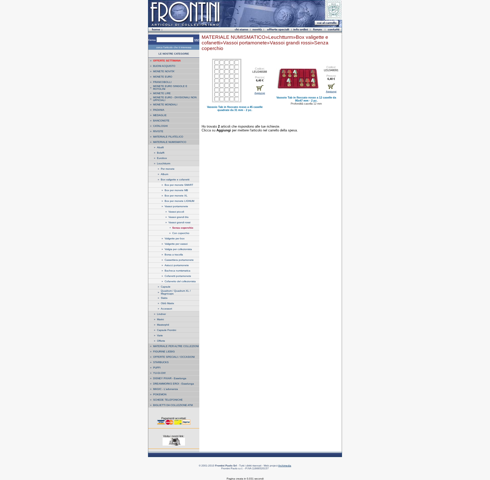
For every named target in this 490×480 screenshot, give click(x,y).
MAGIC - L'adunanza (165, 389)
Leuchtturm (163, 163)
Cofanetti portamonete (178, 276)
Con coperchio (180, 233)
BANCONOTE (161, 120)
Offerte (161, 340)
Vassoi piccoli (176, 211)
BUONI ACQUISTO (164, 66)
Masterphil (163, 324)
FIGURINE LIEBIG (164, 351)
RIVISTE (158, 131)
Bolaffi (160, 152)
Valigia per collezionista (178, 249)
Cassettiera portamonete (179, 260)
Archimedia (284, 465)
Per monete (168, 168)
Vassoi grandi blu (178, 217)
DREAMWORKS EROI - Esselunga (173, 383)
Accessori (166, 308)
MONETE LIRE (162, 93)
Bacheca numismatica (177, 270)
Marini (160, 319)
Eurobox (162, 158)
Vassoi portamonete (176, 206)
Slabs (164, 298)
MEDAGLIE (160, 115)
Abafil (160, 147)
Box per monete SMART (179, 184)
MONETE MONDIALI (165, 104)
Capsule (165, 286)
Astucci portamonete (177, 265)
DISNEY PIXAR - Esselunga (169, 378)
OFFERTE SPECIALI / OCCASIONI (174, 356)
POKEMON (159, 394)
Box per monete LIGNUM (179, 201)
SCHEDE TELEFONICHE (168, 399)
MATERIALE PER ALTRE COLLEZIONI (176, 346)
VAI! (196, 40)
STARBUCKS (161, 362)
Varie (160, 335)
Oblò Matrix (167, 303)
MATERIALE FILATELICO (168, 136)
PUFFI (157, 367)
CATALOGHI (160, 126)
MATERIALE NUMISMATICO (169, 142)
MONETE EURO (162, 76)
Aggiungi (259, 93)
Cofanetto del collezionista (180, 281)
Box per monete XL (176, 195)
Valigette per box (175, 238)
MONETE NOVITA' (164, 71)
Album (164, 174)
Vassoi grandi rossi (179, 222)
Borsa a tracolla (174, 254)
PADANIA (158, 109)
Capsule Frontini (166, 330)
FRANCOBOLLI (162, 82)
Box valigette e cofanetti (175, 179)
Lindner (161, 314)
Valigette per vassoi (176, 243)
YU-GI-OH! (159, 373)
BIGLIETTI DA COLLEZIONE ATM (173, 405)
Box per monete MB (176, 190)
